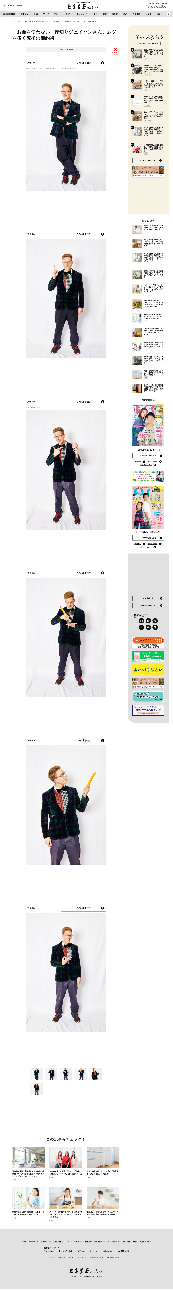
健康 (105, 14)
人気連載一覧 (148, 598)
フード (46, 14)
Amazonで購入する (148, 455)
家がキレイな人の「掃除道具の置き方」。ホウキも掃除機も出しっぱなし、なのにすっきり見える (153, 388)
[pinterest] (155, 627)
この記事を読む (83, 63)
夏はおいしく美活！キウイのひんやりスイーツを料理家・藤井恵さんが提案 (102, 1213)
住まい (68, 14)
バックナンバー (146, 465)
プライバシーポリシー (74, 1242)
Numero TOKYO (65, 1251)
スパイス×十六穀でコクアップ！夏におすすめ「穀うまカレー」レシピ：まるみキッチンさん (65, 1214)
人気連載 (136, 14)
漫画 (125, 14)
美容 (96, 14)
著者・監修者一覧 (148, 605)
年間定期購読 (152, 461)
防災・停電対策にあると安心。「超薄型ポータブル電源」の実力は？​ (102, 1172)
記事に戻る (115, 52)
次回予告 (138, 461)
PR (15, 1180)
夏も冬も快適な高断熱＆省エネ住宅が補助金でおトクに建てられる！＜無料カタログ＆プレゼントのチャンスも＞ (28, 1173)
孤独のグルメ (108, 1251)
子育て (149, 14)
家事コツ (24, 14)
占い (159, 14)
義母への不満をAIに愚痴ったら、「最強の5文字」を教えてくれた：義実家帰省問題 (153, 100)
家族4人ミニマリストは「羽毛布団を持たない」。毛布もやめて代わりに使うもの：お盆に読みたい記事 (153, 68)
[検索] (161, 175)
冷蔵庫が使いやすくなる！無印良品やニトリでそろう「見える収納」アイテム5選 (153, 359)
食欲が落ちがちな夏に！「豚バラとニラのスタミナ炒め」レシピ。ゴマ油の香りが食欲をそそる (153, 303)
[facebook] (148, 620)
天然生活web (49, 1251)
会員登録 (19, 5)
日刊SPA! (93, 1251)
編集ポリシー (46, 1242)
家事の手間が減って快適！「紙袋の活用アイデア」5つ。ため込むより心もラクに (153, 53)
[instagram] (141, 620)
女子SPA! (81, 1251)
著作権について (100, 1242)
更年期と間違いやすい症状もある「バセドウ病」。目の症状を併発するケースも (153, 345)
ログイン (11, 5)
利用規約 (88, 1242)
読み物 (115, 14)
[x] (141, 627)
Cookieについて (114, 1242)
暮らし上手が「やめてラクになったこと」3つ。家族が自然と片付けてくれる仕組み (153, 115)
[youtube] (148, 627)
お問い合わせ (58, 1242)
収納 (36, 14)
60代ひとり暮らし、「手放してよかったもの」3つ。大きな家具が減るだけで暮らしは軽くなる (154, 84)
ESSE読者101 (9, 14)
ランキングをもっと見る (148, 160)
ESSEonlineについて (30, 1242)
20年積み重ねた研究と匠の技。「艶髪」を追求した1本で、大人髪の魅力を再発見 (65, 1172)
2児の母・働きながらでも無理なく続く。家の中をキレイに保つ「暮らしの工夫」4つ (153, 331)
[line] (155, 620)
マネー (57, 14)
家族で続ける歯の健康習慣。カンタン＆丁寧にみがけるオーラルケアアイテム (28, 1213)
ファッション (82, 14)
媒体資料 (126, 1242)
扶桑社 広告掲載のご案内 (142, 1242)
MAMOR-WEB (123, 1251)
